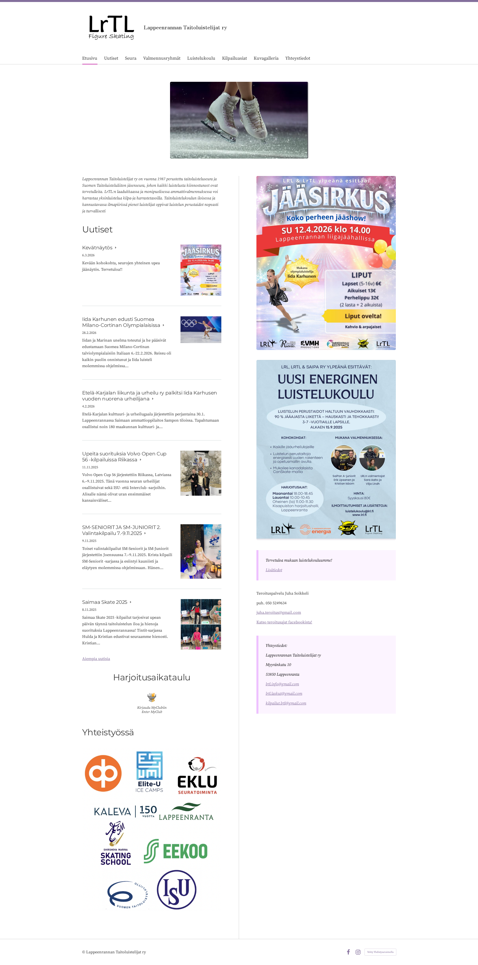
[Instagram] (358, 952)
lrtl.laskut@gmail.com (284, 693)
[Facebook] (348, 952)
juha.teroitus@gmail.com (278, 612)
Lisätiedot (274, 570)
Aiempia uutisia (96, 658)
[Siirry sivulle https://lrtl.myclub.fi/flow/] (152, 697)
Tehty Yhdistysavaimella (380, 952)
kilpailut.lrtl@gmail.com (286, 703)
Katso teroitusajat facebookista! (284, 622)
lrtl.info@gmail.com (282, 684)
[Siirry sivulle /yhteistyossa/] (151, 829)
